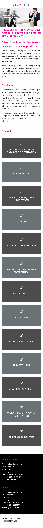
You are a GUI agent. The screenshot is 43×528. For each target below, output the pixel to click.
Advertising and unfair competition (21, 271)
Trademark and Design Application (22, 414)
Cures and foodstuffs (21, 245)
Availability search (21, 389)
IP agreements (21, 293)
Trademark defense (21, 437)
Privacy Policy (16, 518)
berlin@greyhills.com (10, 507)
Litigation (21, 317)
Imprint (5, 518)
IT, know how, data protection (21, 199)
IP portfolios (21, 365)
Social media (21, 173)
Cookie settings (9, 521)
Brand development (21, 341)
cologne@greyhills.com (11, 479)
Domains (21, 221)
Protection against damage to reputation (21, 151)
